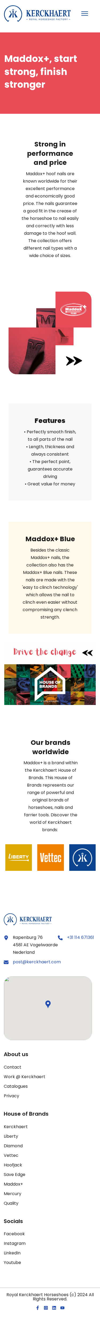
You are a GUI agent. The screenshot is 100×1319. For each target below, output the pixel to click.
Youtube (12, 1262)
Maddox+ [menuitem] (13, 1184)
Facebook (14, 1234)
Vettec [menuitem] (11, 1155)
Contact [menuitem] (12, 1067)
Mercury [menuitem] (12, 1194)
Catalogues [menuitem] (16, 1086)
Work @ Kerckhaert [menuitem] (24, 1077)
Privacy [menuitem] (11, 1096)
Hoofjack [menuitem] (13, 1165)
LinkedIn (12, 1253)
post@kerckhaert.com (37, 962)
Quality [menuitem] (11, 1203)
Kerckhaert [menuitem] (16, 1127)
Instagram (15, 1243)
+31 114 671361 (80, 937)
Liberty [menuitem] (11, 1136)
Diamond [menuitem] (13, 1146)
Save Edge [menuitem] (14, 1174)
